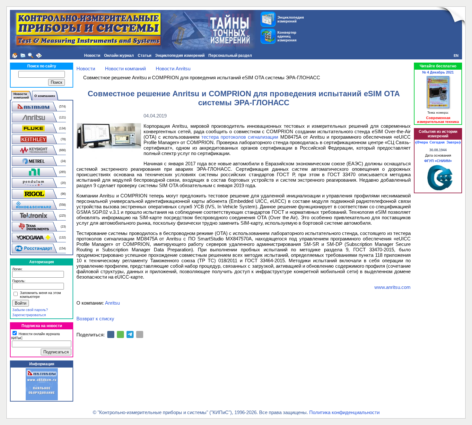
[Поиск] (31, 55)
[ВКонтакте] (110, 334)
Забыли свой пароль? (30, 310)
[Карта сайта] (39, 55)
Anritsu (112, 303)
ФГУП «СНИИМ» (438, 161)
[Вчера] (421, 142)
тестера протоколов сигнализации (239, 137)
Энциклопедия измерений (180, 55)
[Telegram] (130, 334)
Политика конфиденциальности (344, 412)
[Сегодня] (437, 142)
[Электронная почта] (139, 334)
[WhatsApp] (120, 334)
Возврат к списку (95, 318)
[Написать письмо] (23, 55)
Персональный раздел (230, 55)
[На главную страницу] (15, 55)
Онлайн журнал (119, 55)
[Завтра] (454, 142)
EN (456, 55)
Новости (92, 55)
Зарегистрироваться (29, 315)
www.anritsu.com (392, 287)
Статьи (144, 55)
